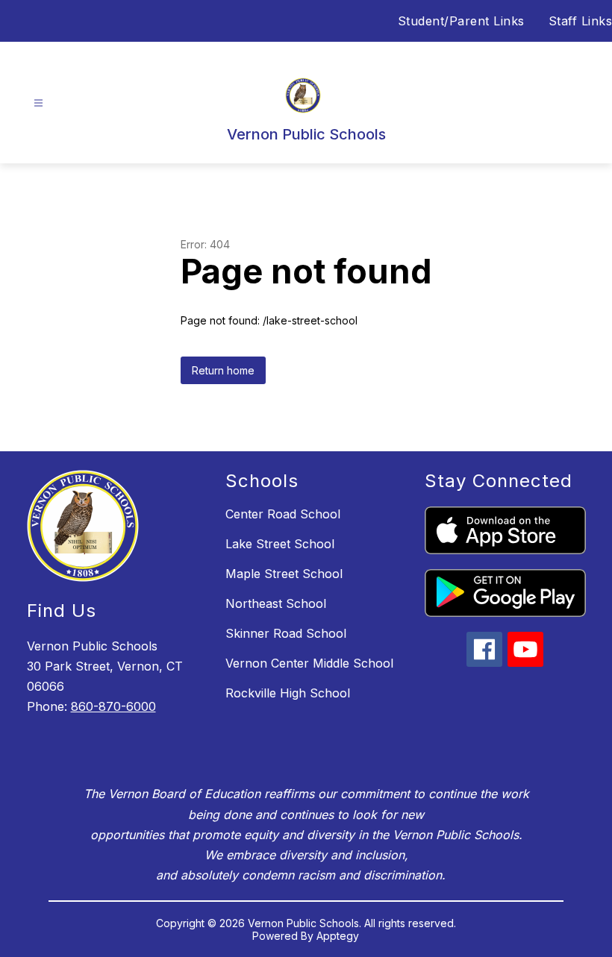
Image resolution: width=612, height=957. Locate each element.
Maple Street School (284, 573)
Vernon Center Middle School (309, 663)
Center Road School (282, 513)
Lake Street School (279, 543)
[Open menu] (38, 103)
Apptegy (337, 935)
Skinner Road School (285, 633)
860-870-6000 (113, 706)
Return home (223, 370)
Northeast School (275, 603)
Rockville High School (287, 692)
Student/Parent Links (461, 20)
